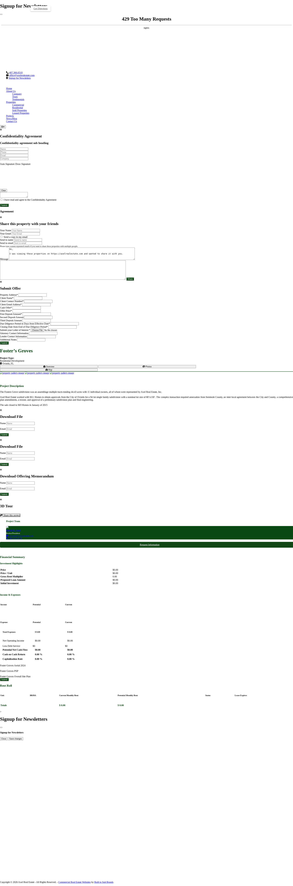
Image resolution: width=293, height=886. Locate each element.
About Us (11, 91)
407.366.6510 (16, 72)
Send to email (6, 243)
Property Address (9, 295)
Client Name (6, 298)
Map (50, 370)
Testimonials (18, 99)
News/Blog (11, 118)
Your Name (5, 230)
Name (3, 423)
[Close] (1, 14)
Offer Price (6, 311)
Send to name (6, 240)
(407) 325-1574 (15, 538)
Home (9, 88)
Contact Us (11, 121)
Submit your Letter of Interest (15, 330)
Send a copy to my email (15, 237)
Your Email (5, 233)
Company (17, 94)
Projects (10, 116)
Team (15, 96)
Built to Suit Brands (103, 882)
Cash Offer (6, 307)
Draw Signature (23, 164)
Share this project (11, 515)
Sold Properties (19, 110)
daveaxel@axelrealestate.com (21, 536)
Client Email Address (11, 304)
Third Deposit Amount (11, 320)
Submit (4, 205)
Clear (3, 190)
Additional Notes (8, 339)
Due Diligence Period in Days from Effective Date (25, 323)
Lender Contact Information (13, 336)
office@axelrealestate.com (21, 75)
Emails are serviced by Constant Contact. (232, 801)
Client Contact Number (12, 301)
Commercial (18, 105)
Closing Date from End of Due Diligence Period (24, 327)
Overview (49, 366)
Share (130, 279)
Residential (17, 107)
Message (4, 259)
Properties (11, 102)
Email (3, 429)
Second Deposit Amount (12, 317)
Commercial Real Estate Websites (74, 882)
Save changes (15, 739)
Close (3, 739)
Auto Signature (7, 164)
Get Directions (41, 8)
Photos (148, 366)
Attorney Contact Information (14, 333)
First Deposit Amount (11, 314)
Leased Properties (20, 113)
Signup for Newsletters (20, 78)
